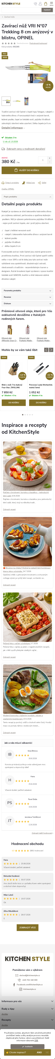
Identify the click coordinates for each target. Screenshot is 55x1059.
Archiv (5, 1014)
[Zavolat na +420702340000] (35, 4)
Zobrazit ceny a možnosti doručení (26, 149)
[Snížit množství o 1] (49, 162)
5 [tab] (32, 414)
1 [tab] (22, 414)
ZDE (36, 1040)
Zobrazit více (27, 927)
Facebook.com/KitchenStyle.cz (30, 984)
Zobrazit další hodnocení (42, 833)
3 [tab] (27, 414)
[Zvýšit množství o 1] (49, 158)
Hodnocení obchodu (27, 843)
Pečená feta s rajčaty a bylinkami (17, 643)
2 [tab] (25, 414)
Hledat (47, 10)
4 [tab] (30, 414)
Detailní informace (12, 128)
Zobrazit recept (9, 509)
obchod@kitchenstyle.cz (29, 975)
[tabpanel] (14, 383)
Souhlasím (29, 1046)
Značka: (8, 189)
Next (51, 350)
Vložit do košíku (29, 170)
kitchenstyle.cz (29, 989)
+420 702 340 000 (29, 980)
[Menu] (51, 3)
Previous (46, 350)
